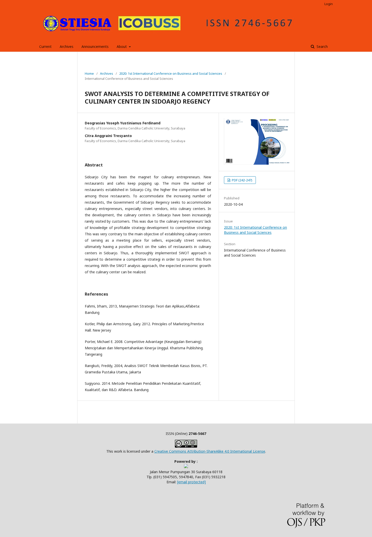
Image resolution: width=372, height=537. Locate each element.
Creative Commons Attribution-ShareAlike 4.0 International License (209, 451)
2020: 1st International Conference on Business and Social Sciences (170, 73)
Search (322, 46)
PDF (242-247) (241, 180)
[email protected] (191, 482)
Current (45, 46)
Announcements (95, 46)
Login (328, 4)
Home (89, 73)
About (122, 46)
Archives (66, 46)
